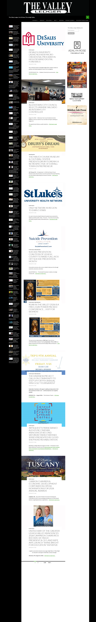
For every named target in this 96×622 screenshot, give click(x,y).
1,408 (45, 562)
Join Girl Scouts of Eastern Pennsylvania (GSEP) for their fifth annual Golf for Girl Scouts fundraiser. (14, 183)
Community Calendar (69, 20)
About (55, 20)
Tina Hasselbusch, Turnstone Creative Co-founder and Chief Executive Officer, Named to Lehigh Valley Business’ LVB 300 (14, 228)
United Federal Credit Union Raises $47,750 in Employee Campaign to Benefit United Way (14, 234)
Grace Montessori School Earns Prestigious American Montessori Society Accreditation (14, 119)
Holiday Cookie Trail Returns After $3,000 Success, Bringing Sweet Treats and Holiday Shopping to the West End (14, 201)
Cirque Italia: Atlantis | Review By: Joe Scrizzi (16, 91)
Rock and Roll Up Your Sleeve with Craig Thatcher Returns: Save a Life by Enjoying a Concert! (14, 252)
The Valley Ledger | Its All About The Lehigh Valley (22, 17)
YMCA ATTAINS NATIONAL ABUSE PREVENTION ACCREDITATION (16, 323)
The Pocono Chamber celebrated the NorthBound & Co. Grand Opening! (14, 311)
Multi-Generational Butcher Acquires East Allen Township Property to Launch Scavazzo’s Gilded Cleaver (14, 353)
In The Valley (34, 20)
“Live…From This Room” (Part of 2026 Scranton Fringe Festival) (15, 163)
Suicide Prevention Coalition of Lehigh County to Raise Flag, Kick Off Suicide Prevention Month (44, 257)
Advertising (61, 20)
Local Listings (48, 20)
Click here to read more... (40, 273)
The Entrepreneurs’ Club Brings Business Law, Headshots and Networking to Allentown (14, 138)
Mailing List (42, 20)
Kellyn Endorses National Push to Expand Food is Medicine (15, 195)
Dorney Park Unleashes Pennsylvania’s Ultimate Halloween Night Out (13, 299)
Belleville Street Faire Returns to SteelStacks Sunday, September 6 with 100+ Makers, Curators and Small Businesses (14, 145)
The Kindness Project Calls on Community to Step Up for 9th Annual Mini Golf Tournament (42, 379)
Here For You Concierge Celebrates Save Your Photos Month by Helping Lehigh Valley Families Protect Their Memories (14, 97)
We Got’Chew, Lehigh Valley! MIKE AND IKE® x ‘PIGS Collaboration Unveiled (14, 293)
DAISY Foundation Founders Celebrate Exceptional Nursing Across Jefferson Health (14, 287)
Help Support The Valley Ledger (82, 20)
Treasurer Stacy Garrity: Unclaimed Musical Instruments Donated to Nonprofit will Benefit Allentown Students (14, 221)
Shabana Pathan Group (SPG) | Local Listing (16, 268)
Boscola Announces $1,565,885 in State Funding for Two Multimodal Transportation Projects (14, 305)
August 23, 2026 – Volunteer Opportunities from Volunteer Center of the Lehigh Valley (14, 177)
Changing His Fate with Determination (16, 102)
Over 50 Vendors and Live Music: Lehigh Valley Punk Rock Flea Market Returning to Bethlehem (14, 347)
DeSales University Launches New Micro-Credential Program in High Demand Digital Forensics (42, 57)
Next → (50, 562)
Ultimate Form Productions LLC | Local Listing (16, 264)
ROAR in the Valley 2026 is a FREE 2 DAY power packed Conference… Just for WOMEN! (44, 308)
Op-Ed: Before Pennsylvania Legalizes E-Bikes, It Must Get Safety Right (14, 240)
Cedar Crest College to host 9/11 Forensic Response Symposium (13, 133)
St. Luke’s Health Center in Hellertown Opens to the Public (16, 151)
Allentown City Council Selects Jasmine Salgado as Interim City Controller (43, 108)
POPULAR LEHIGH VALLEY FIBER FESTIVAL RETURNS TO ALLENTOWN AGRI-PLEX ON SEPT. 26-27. (14, 340)
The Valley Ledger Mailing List (75, 27)
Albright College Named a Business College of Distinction (16, 114)
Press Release (32, 154)
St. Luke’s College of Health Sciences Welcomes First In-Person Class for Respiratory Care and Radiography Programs (14, 317)
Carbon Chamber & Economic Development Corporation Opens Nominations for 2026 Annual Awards (43, 486)
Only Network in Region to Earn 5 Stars (43, 209)
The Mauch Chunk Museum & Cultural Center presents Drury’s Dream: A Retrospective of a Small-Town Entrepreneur (44, 161)
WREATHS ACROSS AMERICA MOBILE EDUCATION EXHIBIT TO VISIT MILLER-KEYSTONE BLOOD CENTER (14, 275)
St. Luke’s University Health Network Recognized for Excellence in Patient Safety (14, 108)
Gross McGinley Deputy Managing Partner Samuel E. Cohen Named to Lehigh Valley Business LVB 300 (14, 189)
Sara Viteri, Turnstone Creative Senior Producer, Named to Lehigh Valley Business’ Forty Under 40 (14, 334)
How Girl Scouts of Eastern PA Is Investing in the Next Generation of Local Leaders (14, 328)
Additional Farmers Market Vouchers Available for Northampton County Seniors (14, 207)
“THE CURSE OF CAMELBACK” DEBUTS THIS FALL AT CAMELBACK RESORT (14, 246)
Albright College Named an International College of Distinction (13, 281)
